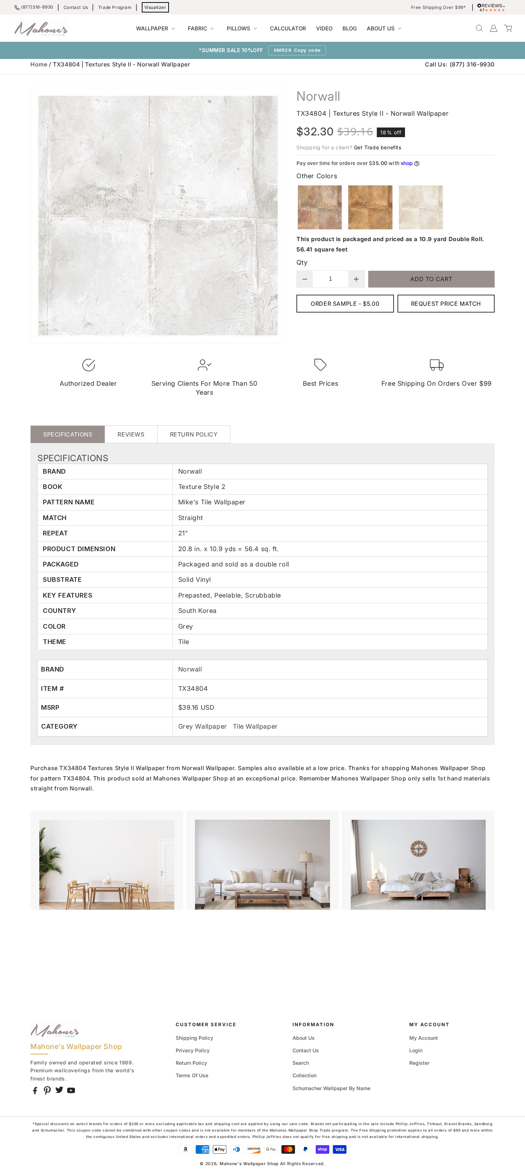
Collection (304, 1075)
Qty (302, 262)
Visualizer (155, 7)
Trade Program (115, 7)
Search (300, 1063)
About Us (303, 1038)
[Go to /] (41, 28)
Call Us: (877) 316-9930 (460, 64)
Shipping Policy (194, 1038)
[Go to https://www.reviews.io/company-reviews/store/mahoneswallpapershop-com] (493, 7)
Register (419, 1063)
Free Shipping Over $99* (438, 7)
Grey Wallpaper (203, 726)
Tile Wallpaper (255, 726)
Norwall (190, 669)
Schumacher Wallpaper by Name (331, 1088)
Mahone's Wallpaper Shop (249, 1163)
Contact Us (76, 7)
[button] (157, 28)
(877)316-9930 (37, 7)
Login (415, 1050)
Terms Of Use (192, 1075)
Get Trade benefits (377, 147)
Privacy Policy (193, 1050)
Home (38, 64)
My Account (423, 1038)
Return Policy (191, 1063)
